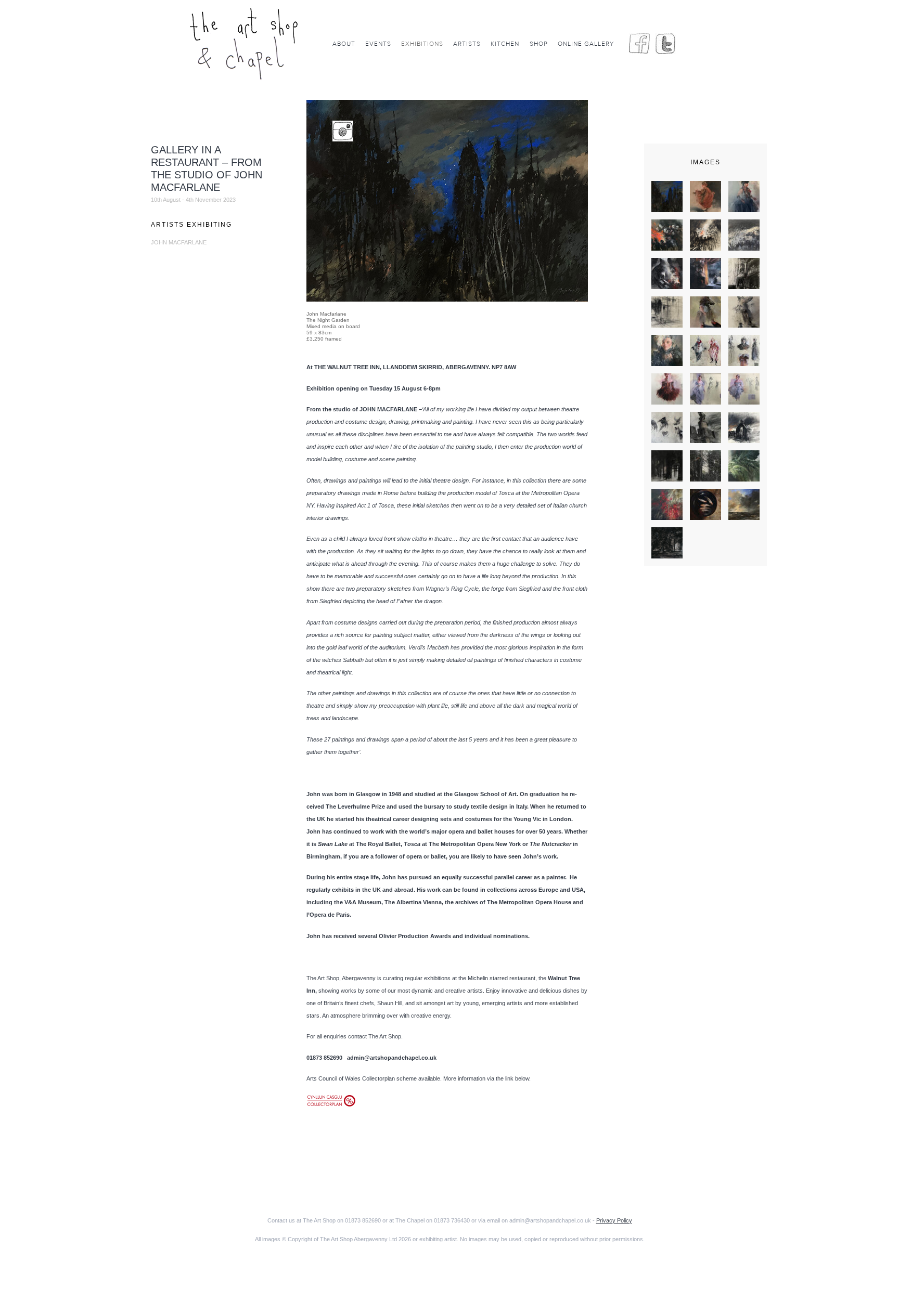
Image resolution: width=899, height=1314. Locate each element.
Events (378, 44)
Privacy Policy (614, 1220)
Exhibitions (422, 44)
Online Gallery (586, 44)
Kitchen (505, 44)
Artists (467, 44)
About (343, 44)
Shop (539, 44)
